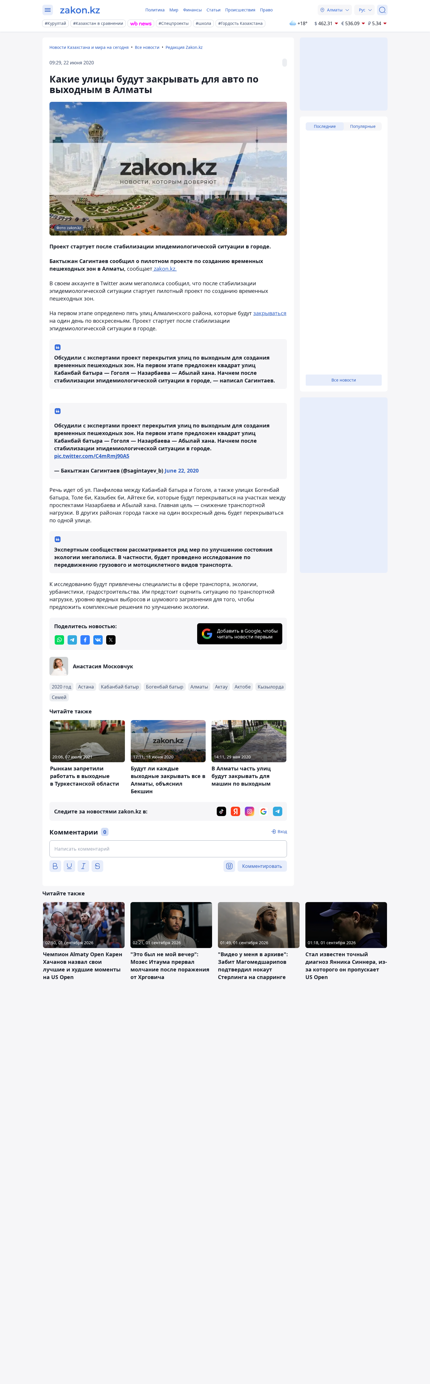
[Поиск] (382, 10)
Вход (282, 831)
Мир (173, 10)
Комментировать (262, 866)
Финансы (192, 10)
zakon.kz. (164, 268)
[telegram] (72, 640)
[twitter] (111, 640)
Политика (155, 10)
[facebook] (85, 640)
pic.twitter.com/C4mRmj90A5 (91, 455)
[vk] (98, 640)
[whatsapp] (59, 640)
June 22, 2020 (182, 470)
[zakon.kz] (80, 9)
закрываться (269, 313)
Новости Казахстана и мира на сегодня (89, 47)
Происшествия (240, 10)
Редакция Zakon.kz (184, 47)
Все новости (147, 47)
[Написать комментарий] (168, 848)
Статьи (214, 10)
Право (266, 10)
